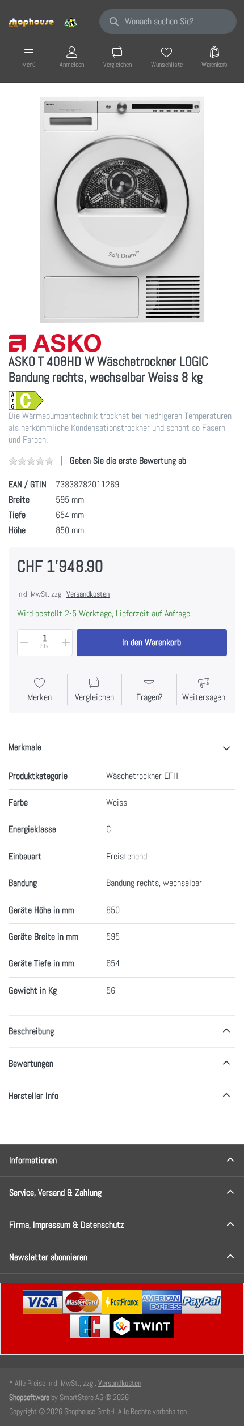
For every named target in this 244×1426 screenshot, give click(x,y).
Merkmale (25, 747)
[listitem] (122, 209)
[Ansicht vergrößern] (122, 209)
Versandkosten (88, 594)
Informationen (33, 1160)
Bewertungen (31, 1063)
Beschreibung (31, 1031)
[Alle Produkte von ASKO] (55, 342)
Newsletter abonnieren (48, 1257)
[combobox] (168, 21)
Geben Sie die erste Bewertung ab (128, 460)
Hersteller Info (33, 1096)
